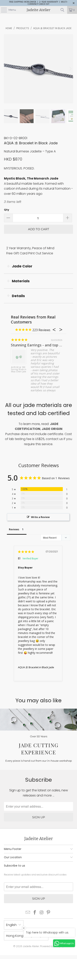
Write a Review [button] (40, 517)
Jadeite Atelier (38, 10)
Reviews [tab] (14, 529)
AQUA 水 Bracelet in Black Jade (36, 667)
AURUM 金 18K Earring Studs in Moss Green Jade (18, 369)
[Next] (70, 69)
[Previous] (7, 69)
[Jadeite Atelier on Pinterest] (49, 912)
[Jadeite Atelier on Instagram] (42, 912)
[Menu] (2, 10)
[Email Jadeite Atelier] (28, 912)
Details (18, 295)
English (11, 925)
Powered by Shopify (52, 946)
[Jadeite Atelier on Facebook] (35, 912)
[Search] (62, 10)
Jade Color (22, 266)
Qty (6, 210)
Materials (21, 280)
